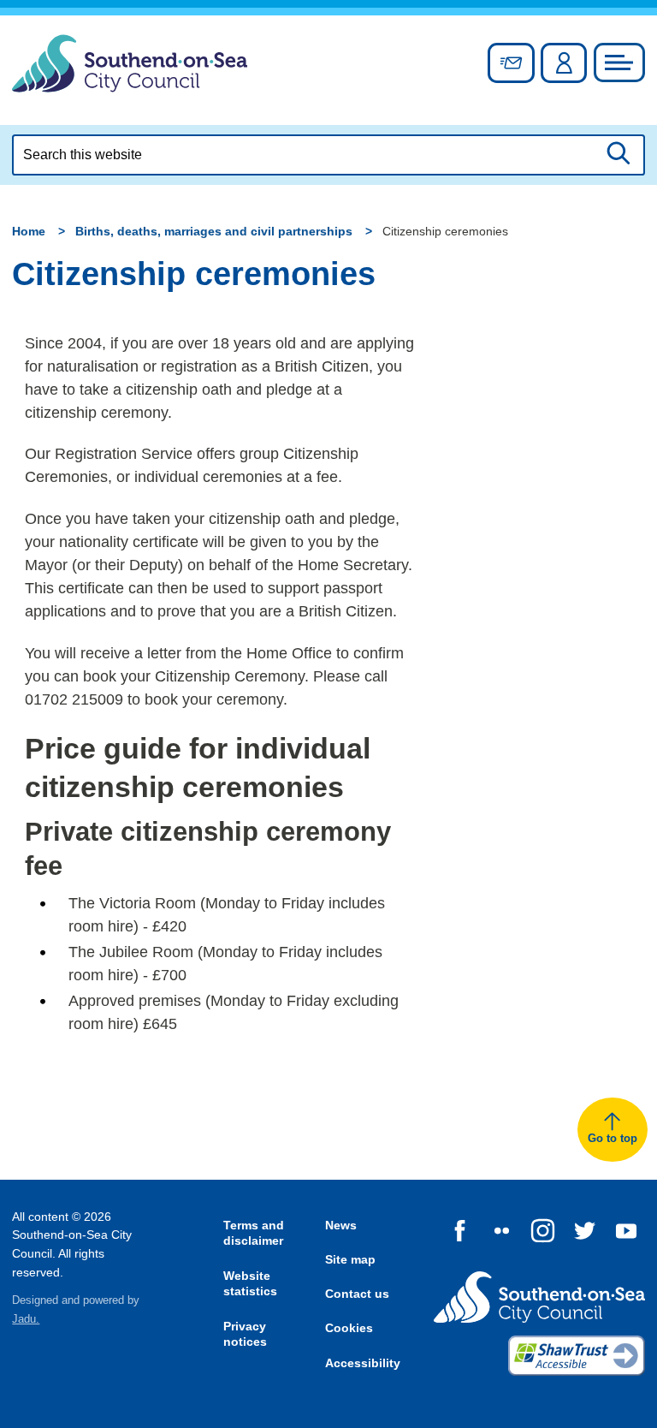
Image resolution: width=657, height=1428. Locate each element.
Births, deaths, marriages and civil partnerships (213, 231)
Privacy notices (245, 1334)
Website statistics (250, 1284)
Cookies (349, 1328)
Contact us (357, 1293)
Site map (350, 1259)
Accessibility (362, 1363)
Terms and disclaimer (253, 1233)
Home (28, 231)
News (341, 1225)
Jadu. (25, 1319)
